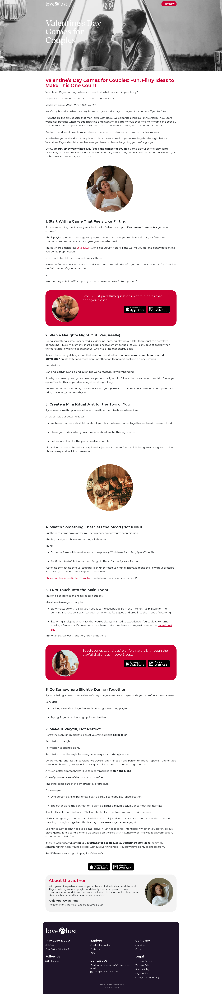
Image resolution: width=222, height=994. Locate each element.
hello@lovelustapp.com (106, 971)
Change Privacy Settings (147, 977)
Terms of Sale (142, 965)
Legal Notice (141, 973)
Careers (139, 949)
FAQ (92, 953)
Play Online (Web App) (57, 949)
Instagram (53, 961)
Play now (169, 3)
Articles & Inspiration (100, 945)
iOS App (49, 945)
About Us (140, 945)
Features (95, 949)
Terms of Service (143, 961)
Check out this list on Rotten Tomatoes (68, 578)
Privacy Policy (142, 969)
